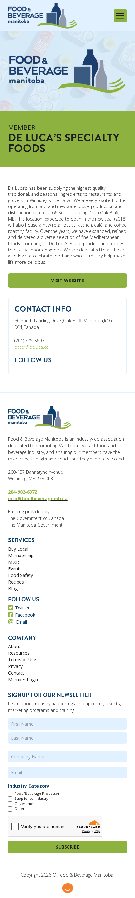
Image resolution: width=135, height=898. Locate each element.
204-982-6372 (23, 492)
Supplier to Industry (31, 798)
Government (25, 803)
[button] (120, 15)
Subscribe (67, 847)
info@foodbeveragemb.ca (38, 498)
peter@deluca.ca (31, 347)
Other (19, 808)
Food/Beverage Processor (37, 793)
